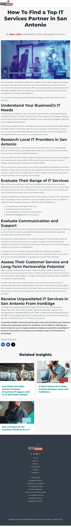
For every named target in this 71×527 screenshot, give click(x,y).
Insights (35, 470)
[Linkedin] (34, 454)
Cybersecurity (35, 477)
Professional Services (35, 498)
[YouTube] (37, 454)
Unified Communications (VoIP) (35, 492)
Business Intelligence (15, 215)
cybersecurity (12, 122)
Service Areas (35, 467)
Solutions (35, 464)
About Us (36, 461)
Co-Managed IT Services (35, 495)
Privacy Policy (47, 519)
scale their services (25, 132)
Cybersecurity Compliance (35, 483)
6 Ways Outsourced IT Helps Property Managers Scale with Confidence (54, 389)
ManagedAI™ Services (35, 501)
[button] (3, 344)
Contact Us (35, 472)
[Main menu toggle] (69, 2)
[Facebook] (39, 454)
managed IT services (60, 119)
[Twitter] (31, 454)
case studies (37, 170)
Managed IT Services (35, 480)
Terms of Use (58, 519)
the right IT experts (9, 91)
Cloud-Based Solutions (35, 486)
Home (36, 458)
